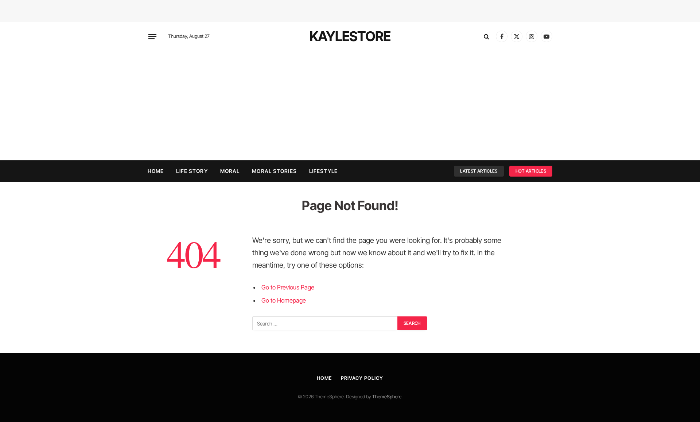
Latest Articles (478, 171)
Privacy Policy (362, 378)
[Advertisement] (350, 106)
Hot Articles (531, 171)
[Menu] (152, 36)
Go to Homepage (283, 300)
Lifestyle (323, 171)
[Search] (486, 36)
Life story (191, 171)
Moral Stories (274, 171)
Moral (230, 171)
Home (156, 171)
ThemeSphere (386, 396)
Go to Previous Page (287, 287)
